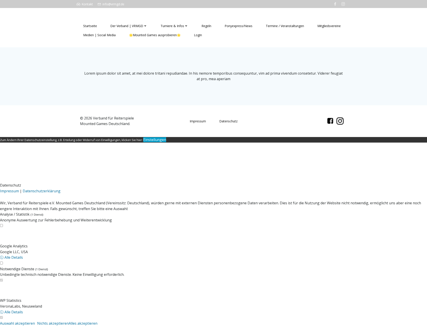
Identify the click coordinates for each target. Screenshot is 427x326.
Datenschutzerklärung (41, 191)
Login (198, 35)
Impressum (198, 121)
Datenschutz (228, 121)
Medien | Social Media (99, 35)
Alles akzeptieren (83, 323)
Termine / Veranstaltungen (285, 26)
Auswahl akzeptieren (17, 323)
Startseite (90, 26)
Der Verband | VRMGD (126, 26)
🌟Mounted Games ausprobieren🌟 (155, 35)
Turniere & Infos (172, 26)
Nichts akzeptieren (53, 323)
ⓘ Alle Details (11, 257)
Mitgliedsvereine (329, 26)
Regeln (206, 26)
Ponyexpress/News (238, 26)
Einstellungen (154, 139)
